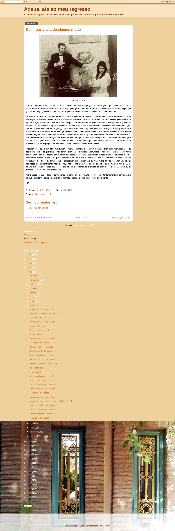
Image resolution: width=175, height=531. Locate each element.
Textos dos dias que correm (41, 355)
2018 (29, 454)
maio (32, 306)
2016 (29, 463)
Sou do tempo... (36, 334)
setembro (34, 289)
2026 (29, 255)
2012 (29, 480)
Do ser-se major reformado (41, 347)
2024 (29, 263)
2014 (29, 472)
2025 (29, 259)
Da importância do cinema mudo (43, 364)
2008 (29, 497)
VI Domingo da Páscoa (39, 343)
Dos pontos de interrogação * (42, 309)
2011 (29, 484)
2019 (29, 450)
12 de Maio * (35, 372)
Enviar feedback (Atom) (84, 225)
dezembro (34, 276)
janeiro (33, 436)
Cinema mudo (41, 194)
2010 (29, 489)
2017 (29, 459)
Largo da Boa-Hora (37, 326)
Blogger (106, 526)
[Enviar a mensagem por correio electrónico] (57, 190)
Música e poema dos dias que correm (45, 313)
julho (32, 297)
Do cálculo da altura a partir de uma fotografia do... (51, 401)
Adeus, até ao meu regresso (57, 9)
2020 (29, 446)
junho (32, 301)
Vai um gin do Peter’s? (38, 380)
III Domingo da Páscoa (39, 418)
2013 (29, 476)
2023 (29, 268)
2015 (29, 467)
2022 (29, 272)
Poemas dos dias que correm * (42, 409)
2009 (29, 493)
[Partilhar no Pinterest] (71, 190)
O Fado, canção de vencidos (41, 351)
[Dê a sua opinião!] (64, 190)
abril (32, 423)
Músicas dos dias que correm (42, 322)
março (33, 428)
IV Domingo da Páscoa (39, 393)
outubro (34, 284)
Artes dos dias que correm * (41, 376)
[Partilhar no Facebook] (69, 190)
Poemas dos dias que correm (42, 385)
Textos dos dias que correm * (42, 414)
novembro (34, 280)
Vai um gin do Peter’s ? (39, 330)
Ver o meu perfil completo (35, 243)
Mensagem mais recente (39, 217)
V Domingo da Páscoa (39, 368)
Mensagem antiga (121, 217)
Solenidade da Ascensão (40, 318)
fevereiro (34, 432)
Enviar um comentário (38, 208)
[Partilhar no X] (66, 190)
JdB (49, 194)
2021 (29, 441)
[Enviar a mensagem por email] (62, 190)
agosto (33, 293)
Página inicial (82, 217)
